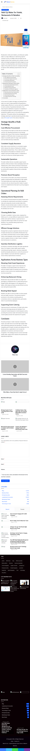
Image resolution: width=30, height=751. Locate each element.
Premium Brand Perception (10, 81)
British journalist (19, 560)
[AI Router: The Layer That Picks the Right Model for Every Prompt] (5, 528)
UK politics (4, 572)
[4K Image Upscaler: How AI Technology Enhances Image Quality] (7, 405)
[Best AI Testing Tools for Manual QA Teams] (5, 522)
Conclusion (5, 98)
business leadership (18, 563)
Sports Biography (11, 570)
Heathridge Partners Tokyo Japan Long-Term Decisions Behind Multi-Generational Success (21, 412)
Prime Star (5, 18)
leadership (4, 570)
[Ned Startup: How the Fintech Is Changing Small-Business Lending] (5, 535)
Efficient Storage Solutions (10, 87)
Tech (17, 570)
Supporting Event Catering (10, 96)
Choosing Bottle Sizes (9, 86)
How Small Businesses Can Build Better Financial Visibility (7, 731)
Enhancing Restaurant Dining (11, 93)
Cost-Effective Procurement (10, 77)
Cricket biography (5, 565)
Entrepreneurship (6, 495)
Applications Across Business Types (11, 90)
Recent (7, 509)
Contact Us (16, 741)
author (3, 560)
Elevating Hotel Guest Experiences (12, 92)
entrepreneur (21, 565)
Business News (9, 6)
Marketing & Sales (6, 499)
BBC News (8, 560)
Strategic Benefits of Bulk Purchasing (11, 76)
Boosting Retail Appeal (9, 95)
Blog (3, 490)
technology (22, 570)
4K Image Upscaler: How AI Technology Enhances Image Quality (7, 411)
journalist (21, 567)
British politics (4, 563)
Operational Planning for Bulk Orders (11, 83)
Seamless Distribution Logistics (11, 89)
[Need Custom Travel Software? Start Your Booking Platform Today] (15, 583)
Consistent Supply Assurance (11, 78)
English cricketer (14, 565)
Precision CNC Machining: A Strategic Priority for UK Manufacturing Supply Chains (21, 428)
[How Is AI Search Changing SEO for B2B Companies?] (5, 516)
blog (13, 560)
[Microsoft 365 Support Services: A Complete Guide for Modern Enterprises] (7, 421)
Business (11, 563)
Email (2, 464)
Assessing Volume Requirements (11, 84)
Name (2, 459)
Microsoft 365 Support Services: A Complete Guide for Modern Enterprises (7, 428)
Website (3, 469)
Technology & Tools (6, 503)
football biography (13, 567)
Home (3, 6)
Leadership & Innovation (7, 497)
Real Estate (4, 501)
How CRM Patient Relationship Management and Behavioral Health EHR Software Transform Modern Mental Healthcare (19, 541)
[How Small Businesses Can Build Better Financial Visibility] (15, 694)
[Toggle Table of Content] (18, 74)
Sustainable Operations (9, 80)
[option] (7, 727)
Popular (22, 509)
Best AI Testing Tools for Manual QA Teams (19, 520)
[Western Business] (9, 2)
